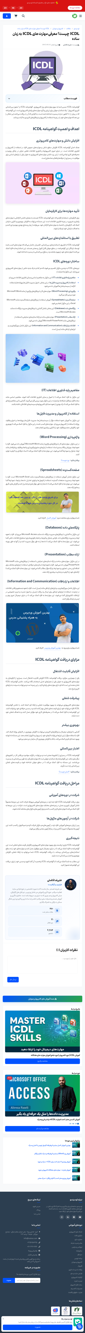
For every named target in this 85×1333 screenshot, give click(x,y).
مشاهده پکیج (43, 1061)
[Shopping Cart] (16, 16)
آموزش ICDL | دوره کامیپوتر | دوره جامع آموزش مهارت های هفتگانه (55, 1055)
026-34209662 (32, 1247)
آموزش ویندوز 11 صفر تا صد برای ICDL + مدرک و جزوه (54, 1162)
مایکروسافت (78, 1236)
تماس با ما (37, 1214)
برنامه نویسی (78, 1258)
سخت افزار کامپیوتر (76, 1285)
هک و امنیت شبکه (76, 1243)
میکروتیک (79, 1251)
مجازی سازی (78, 1239)
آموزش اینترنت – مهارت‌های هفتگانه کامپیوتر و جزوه (54, 1170)
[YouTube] (80, 1217)
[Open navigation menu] (80, 16)
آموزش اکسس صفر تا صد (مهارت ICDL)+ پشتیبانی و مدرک (58, 1119)
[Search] (23, 16)
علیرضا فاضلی (67, 45)
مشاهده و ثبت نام (42, 1128)
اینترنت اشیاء (78, 1281)
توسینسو (76, 29)
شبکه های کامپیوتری (75, 1232)
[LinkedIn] (68, 1217)
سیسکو (80, 1254)
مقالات (68, 29)
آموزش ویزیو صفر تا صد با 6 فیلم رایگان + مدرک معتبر (54, 1178)
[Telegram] (74, 1217)
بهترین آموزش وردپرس (52, 648)
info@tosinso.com (30, 1238)
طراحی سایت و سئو (76, 1273)
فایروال (80, 1266)
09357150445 (32, 1242)
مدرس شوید (36, 1206)
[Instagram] (62, 1217)
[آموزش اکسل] (42, 502)
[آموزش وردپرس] (42, 623)
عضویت (9, 1280)
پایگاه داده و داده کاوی (75, 1270)
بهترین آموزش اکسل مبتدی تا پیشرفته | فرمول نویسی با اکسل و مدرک (49, 1145)
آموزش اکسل (51, 518)
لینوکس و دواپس (77, 1247)
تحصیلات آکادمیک (76, 1289)
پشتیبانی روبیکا (32, 1251)
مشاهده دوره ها (75, 8)
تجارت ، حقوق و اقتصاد (75, 1292)
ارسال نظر (13, 979)
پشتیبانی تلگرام (32, 1255)
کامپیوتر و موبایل (57, 29)
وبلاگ (38, 1210)
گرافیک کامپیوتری (76, 1277)
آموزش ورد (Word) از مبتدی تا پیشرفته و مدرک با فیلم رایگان (52, 1154)
